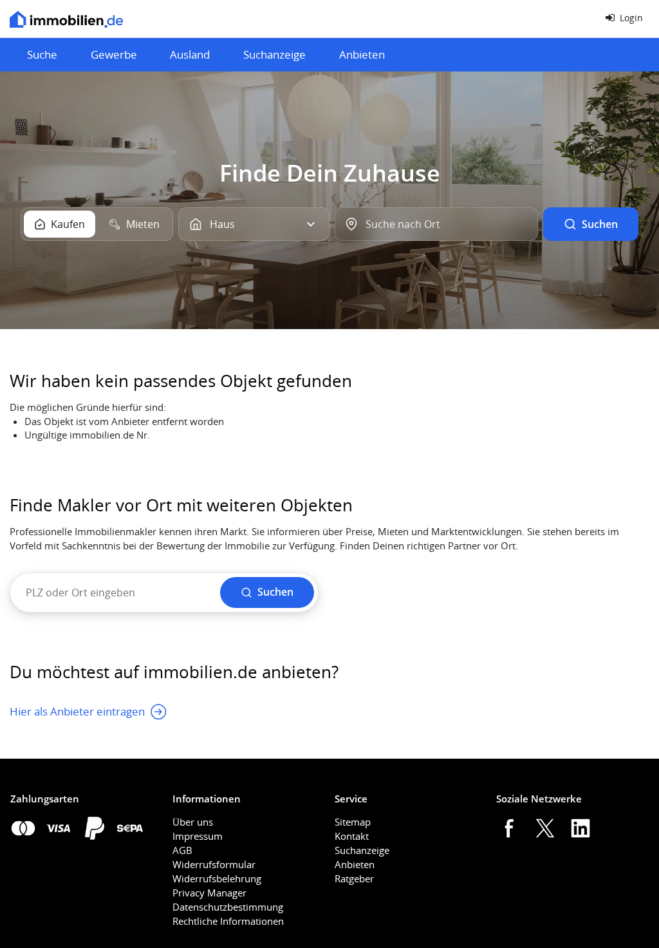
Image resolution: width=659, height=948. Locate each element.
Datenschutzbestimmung (227, 906)
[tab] (59, 224)
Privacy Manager (209, 892)
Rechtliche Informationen (228, 921)
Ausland (190, 54)
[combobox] (436, 224)
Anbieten (362, 54)
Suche (42, 54)
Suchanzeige (274, 54)
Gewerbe (114, 54)
